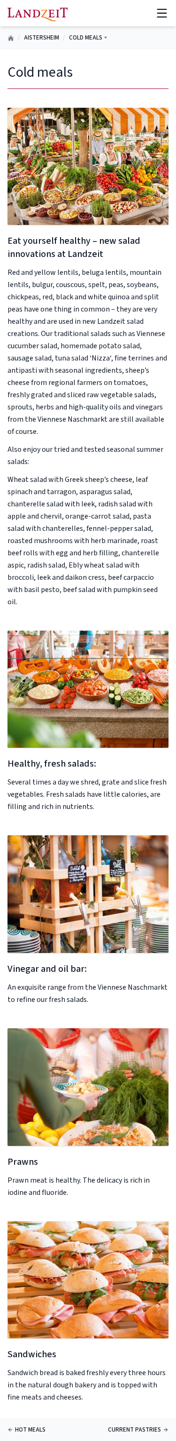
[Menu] (162, 13)
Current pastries (134, 1429)
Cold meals (85, 37)
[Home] (38, 13)
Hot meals (30, 1429)
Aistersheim (41, 37)
